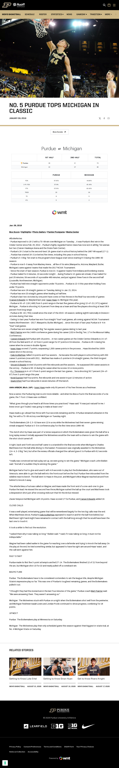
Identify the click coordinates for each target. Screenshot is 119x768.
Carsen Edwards (17, 300)
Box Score (58, 132)
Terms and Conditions (53, 747)
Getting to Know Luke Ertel (23, 679)
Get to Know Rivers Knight (91, 679)
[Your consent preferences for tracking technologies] (5, 763)
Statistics (56, 14)
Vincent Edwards (18, 365)
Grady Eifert (16, 381)
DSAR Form (69, 747)
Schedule (30, 14)
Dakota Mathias (18, 355)
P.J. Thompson (18, 371)
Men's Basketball (17, 686)
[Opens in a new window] (35, 726)
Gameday (80, 14)
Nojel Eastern (17, 378)
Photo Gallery (39, 232)
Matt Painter (16, 332)
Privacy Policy (15, 747)
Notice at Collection (17, 752)
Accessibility (33, 752)
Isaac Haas (51, 300)
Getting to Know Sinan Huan (57, 679)
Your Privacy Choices (85, 747)
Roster (43, 14)
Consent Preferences (32, 747)
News (69, 14)
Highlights (26, 232)
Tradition (95, 14)
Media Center (72, 232)
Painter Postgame (56, 232)
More (107, 14)
